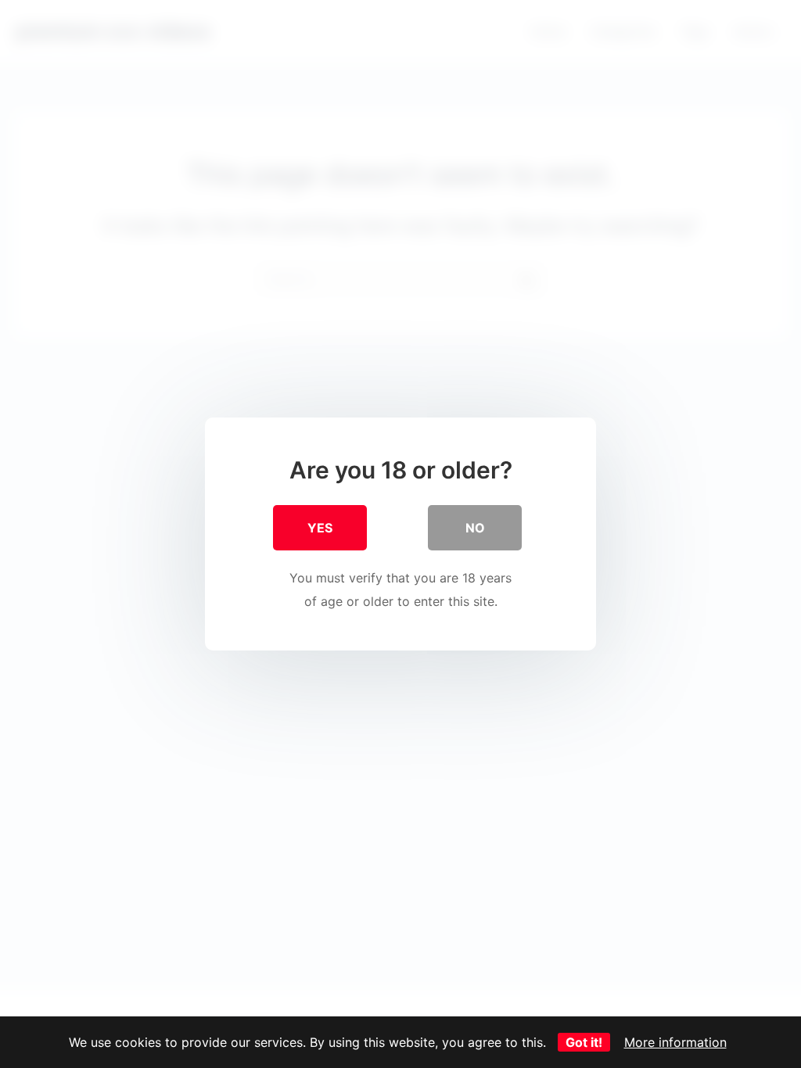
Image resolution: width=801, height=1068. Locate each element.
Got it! (584, 1042)
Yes (319, 528)
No (475, 528)
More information (675, 1042)
